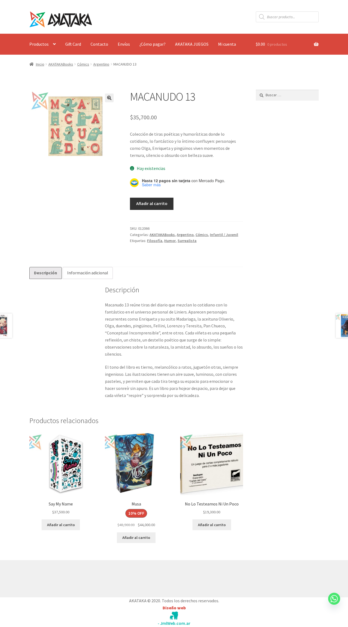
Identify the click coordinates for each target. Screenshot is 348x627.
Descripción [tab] (45, 272)
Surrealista (187, 240)
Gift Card (73, 44)
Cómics (83, 64)
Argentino (101, 64)
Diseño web (174, 607)
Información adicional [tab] (87, 272)
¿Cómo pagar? (152, 44)
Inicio (40, 64)
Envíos (124, 44)
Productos (39, 44)
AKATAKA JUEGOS (192, 44)
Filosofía (154, 240)
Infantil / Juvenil (224, 234)
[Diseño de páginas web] (174, 616)
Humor (170, 240)
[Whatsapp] (334, 604)
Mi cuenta (227, 44)
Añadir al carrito (151, 203)
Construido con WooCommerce (58, 577)
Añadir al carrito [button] (61, 524)
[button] (109, 98)
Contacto (99, 44)
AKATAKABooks (60, 64)
